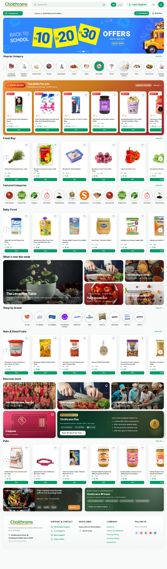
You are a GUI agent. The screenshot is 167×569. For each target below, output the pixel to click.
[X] (146, 533)
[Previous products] (6, 158)
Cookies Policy (113, 538)
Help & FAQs (59, 539)
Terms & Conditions (115, 531)
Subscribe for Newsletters (90, 527)
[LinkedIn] (155, 533)
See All (159, 56)
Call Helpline (59, 531)
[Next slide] (160, 35)
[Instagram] (141, 533)
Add (18, 130)
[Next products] (160, 158)
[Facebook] (137, 533)
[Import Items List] (104, 4)
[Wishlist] (153, 4)
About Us (110, 527)
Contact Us (111, 542)
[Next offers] (160, 109)
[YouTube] (150, 533)
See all (156, 85)
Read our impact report (98, 507)
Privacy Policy (113, 534)
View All (158, 331)
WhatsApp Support (62, 527)
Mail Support (59, 535)
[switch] (117, 4)
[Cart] (161, 4)
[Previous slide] (6, 35)
